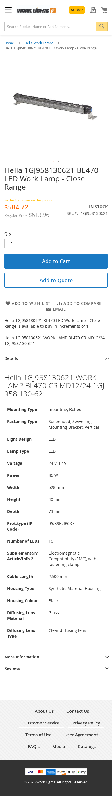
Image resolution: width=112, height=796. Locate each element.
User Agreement (81, 735)
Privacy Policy (86, 723)
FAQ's (34, 746)
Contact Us (77, 711)
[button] (77, 10)
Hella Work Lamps (39, 43)
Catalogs (87, 746)
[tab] (56, 358)
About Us (44, 711)
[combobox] (56, 26)
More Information (21, 657)
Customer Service (42, 723)
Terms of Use (38, 735)
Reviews (12, 668)
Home (9, 43)
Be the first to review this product (29, 200)
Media (58, 746)
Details (11, 358)
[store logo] (36, 10)
